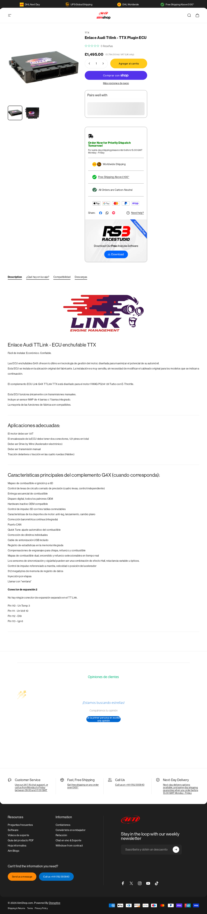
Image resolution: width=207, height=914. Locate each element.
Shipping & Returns (16, 908)
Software (13, 830)
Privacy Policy (41, 908)
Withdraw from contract (69, 845)
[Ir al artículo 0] (15, 113)
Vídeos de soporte (18, 835)
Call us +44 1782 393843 (56, 876)
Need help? (137, 212)
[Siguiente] (71, 72)
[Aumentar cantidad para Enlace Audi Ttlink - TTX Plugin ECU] (104, 63)
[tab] (15, 278)
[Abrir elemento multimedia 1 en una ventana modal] (44, 67)
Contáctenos (63, 824)
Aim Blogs (13, 850)
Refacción (61, 835)
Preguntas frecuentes (20, 824)
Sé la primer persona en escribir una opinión (103, 719)
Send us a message (22, 876)
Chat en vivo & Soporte (69, 840)
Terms (30, 908)
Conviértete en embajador (71, 830)
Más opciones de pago (116, 83)
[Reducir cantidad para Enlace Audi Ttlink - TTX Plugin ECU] (88, 63)
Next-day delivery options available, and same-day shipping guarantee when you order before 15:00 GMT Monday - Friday (180, 788)
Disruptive (54, 902)
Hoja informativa (17, 845)
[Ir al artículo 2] (32, 113)
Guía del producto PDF (21, 840)
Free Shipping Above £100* (180, 4)
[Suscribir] (176, 849)
